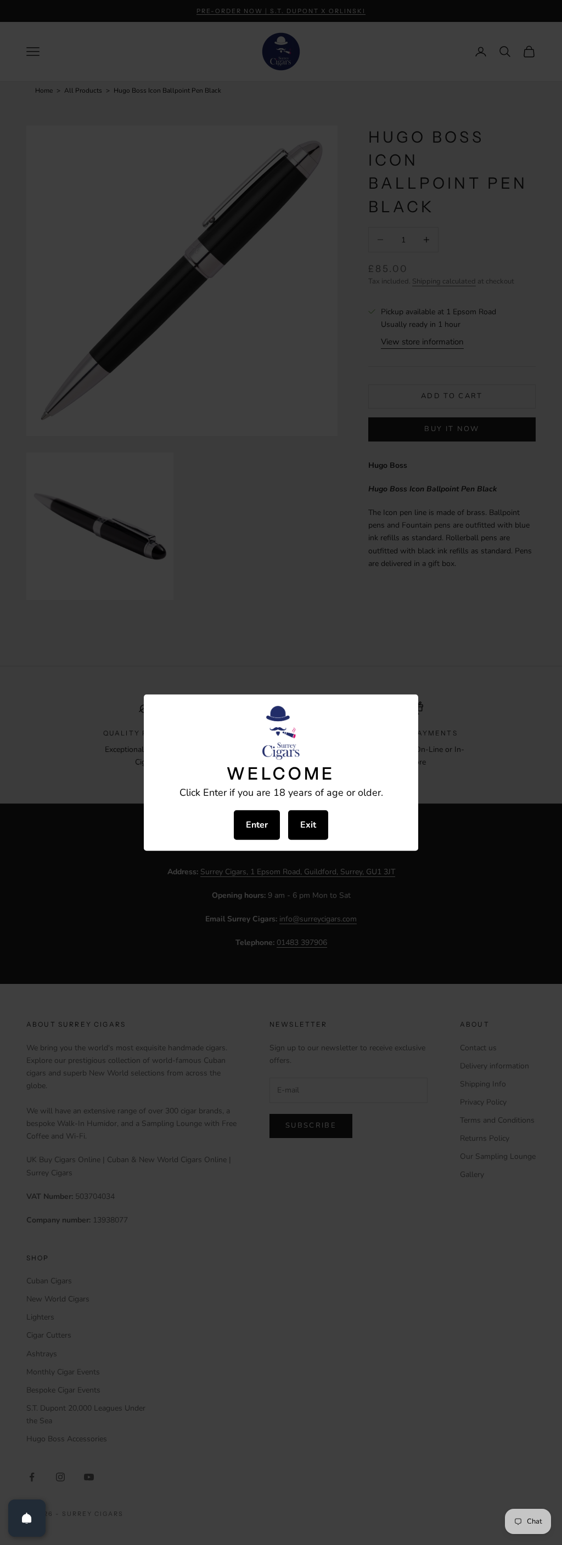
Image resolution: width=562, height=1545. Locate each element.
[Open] (27, 1518)
